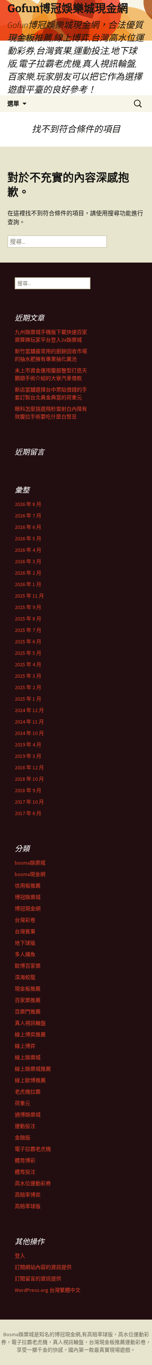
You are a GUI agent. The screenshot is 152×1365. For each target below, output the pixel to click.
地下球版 (25, 943)
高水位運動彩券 (33, 1183)
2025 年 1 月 (28, 698)
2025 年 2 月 (28, 687)
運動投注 (25, 1126)
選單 (13, 103)
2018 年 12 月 (29, 767)
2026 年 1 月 (28, 584)
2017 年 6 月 (28, 813)
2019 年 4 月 (28, 744)
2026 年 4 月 (28, 550)
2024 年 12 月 (29, 710)
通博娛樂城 (28, 1114)
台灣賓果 (25, 931)
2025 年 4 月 (28, 664)
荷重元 (22, 1103)
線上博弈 (25, 1046)
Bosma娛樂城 (18, 1334)
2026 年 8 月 (28, 504)
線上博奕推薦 (30, 1034)
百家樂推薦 (28, 1000)
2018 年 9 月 (28, 790)
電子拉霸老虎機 (33, 1149)
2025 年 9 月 (28, 607)
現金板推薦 (28, 988)
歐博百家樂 (28, 965)
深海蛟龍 (25, 977)
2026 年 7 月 (28, 515)
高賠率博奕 (28, 1194)
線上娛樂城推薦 (33, 1068)
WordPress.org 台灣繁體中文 (47, 1290)
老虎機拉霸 (28, 1091)
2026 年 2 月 (28, 572)
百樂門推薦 (28, 1011)
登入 (20, 1255)
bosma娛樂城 (30, 862)
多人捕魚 (25, 954)
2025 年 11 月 (29, 595)
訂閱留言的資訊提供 (38, 1278)
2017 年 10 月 (29, 801)
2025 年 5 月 (28, 653)
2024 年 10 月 (29, 733)
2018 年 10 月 (29, 779)
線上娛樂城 (28, 1057)
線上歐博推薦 (30, 1080)
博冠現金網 (28, 908)
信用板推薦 (28, 885)
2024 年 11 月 (29, 721)
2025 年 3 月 (28, 676)
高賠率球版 (28, 1206)
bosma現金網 (30, 874)
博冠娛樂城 (28, 897)
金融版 (22, 1137)
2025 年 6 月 (28, 641)
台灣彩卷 (25, 920)
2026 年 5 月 (28, 538)
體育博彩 (25, 1160)
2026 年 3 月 (28, 561)
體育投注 (25, 1172)
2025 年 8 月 (28, 618)
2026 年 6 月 (28, 527)
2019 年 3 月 (28, 756)
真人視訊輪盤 (30, 1023)
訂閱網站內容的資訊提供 (43, 1267)
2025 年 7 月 (28, 630)
